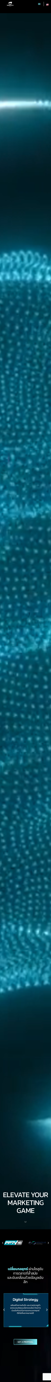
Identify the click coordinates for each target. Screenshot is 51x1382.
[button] (39, 4)
